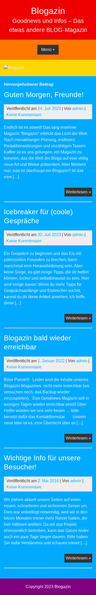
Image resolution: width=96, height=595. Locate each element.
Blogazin (48, 11)
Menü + (48, 49)
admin (77, 108)
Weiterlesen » (79, 192)
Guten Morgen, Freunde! (44, 95)
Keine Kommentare (23, 115)
